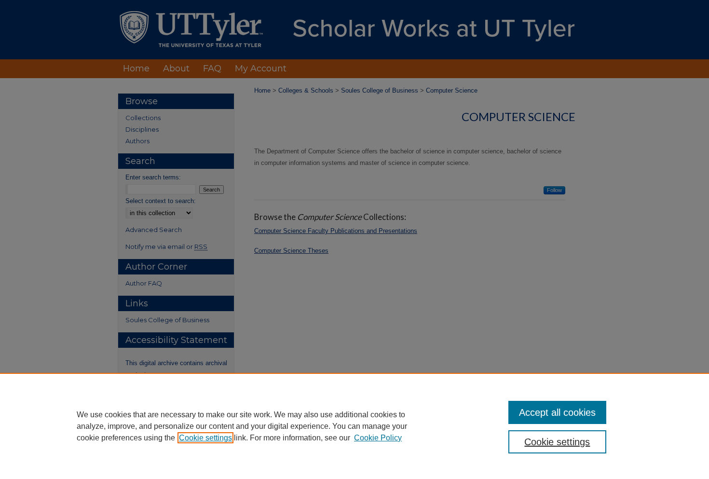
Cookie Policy (378, 438)
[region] (354, 426)
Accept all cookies (557, 412)
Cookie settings (205, 438)
